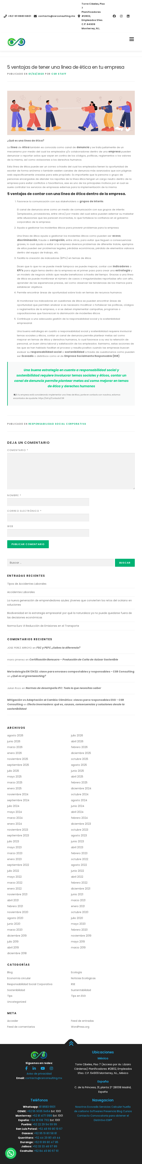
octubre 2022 (79, 859)
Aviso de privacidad (39, 1073)
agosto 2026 (15, 735)
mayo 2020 (78, 924)
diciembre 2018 (17, 953)
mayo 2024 (14, 812)
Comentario (17, 450)
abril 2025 (77, 776)
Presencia (110, 1111)
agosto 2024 (79, 800)
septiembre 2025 (18, 765)
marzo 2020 (15, 930)
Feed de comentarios (21, 1027)
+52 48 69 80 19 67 (50, 1129)
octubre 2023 (79, 830)
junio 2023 (77, 841)
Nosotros (81, 1107)
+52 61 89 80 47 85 (46, 1142)
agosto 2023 (79, 835)
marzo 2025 (14, 782)
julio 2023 (13, 841)
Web (10, 526)
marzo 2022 (14, 883)
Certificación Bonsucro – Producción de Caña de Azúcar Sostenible (73, 659)
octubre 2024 (80, 794)
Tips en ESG (78, 996)
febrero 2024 (79, 818)
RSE (73, 984)
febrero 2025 (79, 782)
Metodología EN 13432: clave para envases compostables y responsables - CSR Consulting (70, 671)
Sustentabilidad (81, 990)
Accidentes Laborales (21, 592)
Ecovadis (93, 1107)
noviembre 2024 (17, 794)
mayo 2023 (14, 847)
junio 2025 (77, 771)
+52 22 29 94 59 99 (45, 1124)
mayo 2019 (78, 941)
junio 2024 (77, 806)
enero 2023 (14, 859)
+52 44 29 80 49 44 (47, 1138)
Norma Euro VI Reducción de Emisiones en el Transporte (43, 626)
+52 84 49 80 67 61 (46, 1151)
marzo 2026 (15, 747)
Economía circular (19, 978)
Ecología (76, 972)
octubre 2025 (79, 759)
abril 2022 (77, 877)
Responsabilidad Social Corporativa (57, 423)
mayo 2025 (14, 776)
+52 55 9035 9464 (38, 1111)
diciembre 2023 (81, 824)
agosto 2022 (79, 865)
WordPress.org (80, 1027)
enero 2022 (14, 888)
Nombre (14, 495)
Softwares (96, 1111)
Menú (131, 39)
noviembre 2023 (17, 830)
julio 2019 (12, 941)
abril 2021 (13, 900)
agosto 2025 (79, 765)
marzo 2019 (78, 947)
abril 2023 (77, 847)
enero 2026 (14, 753)
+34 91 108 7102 (39, 1120)
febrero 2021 (15, 906)
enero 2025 (14, 788)
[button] (10, 1153)
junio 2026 (13, 741)
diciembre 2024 (81, 788)
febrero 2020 (79, 930)
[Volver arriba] (71, 1043)
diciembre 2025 (81, 753)
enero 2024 (14, 824)
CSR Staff (59, 73)
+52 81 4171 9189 (42, 1116)
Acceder (12, 1021)
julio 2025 (13, 771)
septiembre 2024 (18, 800)
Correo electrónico (24, 511)
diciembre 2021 (80, 888)
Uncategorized (16, 1002)
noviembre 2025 (17, 759)
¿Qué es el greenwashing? (28, 676)
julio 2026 (77, 735)
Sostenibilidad (16, 990)
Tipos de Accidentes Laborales (26, 584)
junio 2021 (77, 894)
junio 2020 (13, 924)
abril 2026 (77, 741)
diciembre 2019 (17, 935)
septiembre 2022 (18, 865)
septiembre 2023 (18, 835)
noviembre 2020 (17, 912)
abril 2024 (77, 812)
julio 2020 (77, 918)
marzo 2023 (14, 853)
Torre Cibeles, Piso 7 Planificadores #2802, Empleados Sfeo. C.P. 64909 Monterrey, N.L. (93, 16)
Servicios (105, 1107)
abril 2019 (13, 947)
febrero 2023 (79, 853)
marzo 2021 (78, 900)
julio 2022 (13, 871)
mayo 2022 (14, 877)
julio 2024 (13, 806)
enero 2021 (78, 906)
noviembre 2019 (81, 935)
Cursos (127, 1111)
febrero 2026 (79, 747)
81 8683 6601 (47, 1107)
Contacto (83, 1116)
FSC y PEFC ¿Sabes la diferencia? (58, 648)
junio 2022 (77, 871)
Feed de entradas (82, 1021)
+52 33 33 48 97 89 (45, 1146)
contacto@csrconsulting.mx (56, 16)
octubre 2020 (79, 912)
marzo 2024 (15, 818)
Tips (9, 996)
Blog (10, 972)
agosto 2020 (15, 918)
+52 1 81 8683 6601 (19, 16)
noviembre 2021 (17, 894)
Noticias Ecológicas (83, 978)
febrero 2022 (79, 883)
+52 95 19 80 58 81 (45, 1133)
